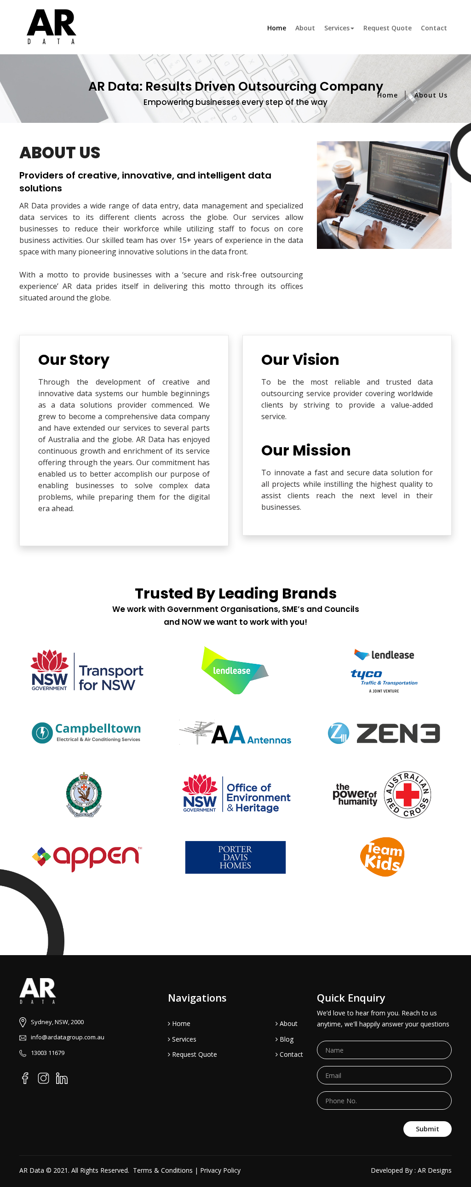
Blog (285, 1039)
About (305, 27)
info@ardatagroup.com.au (67, 1037)
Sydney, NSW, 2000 (57, 1022)
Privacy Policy (220, 1170)
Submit (427, 1128)
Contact (434, 27)
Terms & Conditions (163, 1170)
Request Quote (387, 27)
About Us (431, 95)
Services (183, 1039)
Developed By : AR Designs (411, 1170)
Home (279, 27)
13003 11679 (47, 1053)
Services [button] (337, 27)
